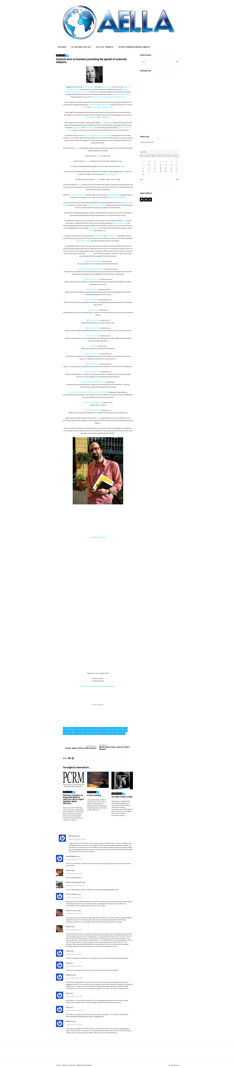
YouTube (150, 199)
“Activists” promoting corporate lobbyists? (134, 47)
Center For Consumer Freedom (88, 728)
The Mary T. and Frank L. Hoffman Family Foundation (77, 1065)
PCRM (120, 731)
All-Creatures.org (174, 1065)
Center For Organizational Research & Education (110, 728)
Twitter (146, 199)
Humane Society (68, 731)
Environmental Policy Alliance (121, 94)
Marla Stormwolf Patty (94, 731)
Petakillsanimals (68, 733)
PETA (125, 731)
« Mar (141, 179)
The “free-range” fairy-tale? (81, 47)
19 (160, 168)
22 (66, 55)
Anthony (69, 975)
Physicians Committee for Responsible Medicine (86, 733)
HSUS (125, 728)
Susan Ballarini (71, 856)
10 (149, 165)
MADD (85, 731)
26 (160, 171)
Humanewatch (77, 731)
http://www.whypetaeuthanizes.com (108, 889)
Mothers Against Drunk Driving (109, 731)
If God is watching (94, 795)
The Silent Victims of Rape (121, 797)
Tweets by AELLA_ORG (147, 142)
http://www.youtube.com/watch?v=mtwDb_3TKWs (112, 986)
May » (177, 179)
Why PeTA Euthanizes (74, 882)
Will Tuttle (72, 836)
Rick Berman (112, 733)
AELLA (65, 728)
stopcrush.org (121, 733)
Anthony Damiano (73, 728)
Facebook (142, 199)
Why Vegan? (62, 47)
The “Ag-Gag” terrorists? (105, 47)
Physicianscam (103, 733)
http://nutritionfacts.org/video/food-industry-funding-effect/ (85, 1016)
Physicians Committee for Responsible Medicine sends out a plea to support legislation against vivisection (73, 799)
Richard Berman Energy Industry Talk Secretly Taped (108, 97)
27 (166, 171)
